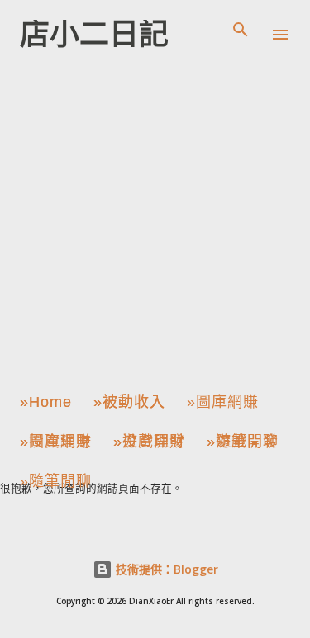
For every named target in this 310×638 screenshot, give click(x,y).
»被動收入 (129, 402)
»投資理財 (56, 441)
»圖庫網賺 (223, 402)
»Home (46, 402)
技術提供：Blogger (165, 569)
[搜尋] (240, 30)
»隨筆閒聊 (243, 441)
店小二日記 (94, 34)
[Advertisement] (155, 224)
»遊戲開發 (149, 441)
